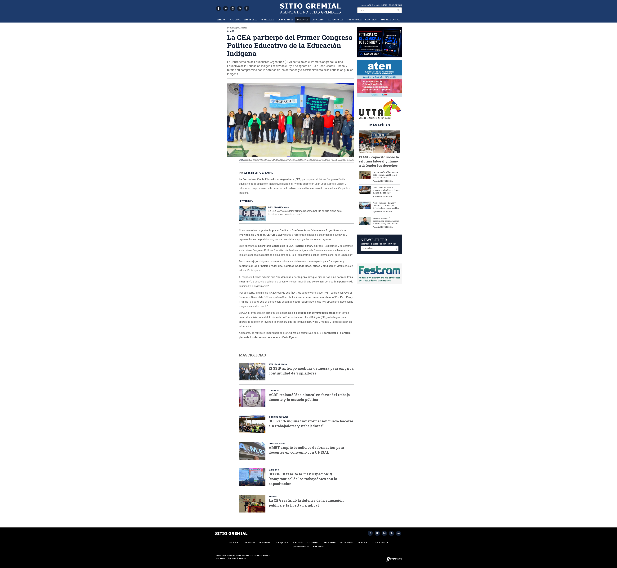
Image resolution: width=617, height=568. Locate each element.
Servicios (371, 19)
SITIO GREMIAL (292, 160)
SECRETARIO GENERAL (276, 160)
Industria (250, 19)
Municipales (335, 19)
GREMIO (264, 160)
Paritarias (267, 19)
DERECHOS (317, 160)
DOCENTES (248, 160)
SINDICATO (257, 160)
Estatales (318, 19)
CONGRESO (302, 160)
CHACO (309, 160)
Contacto (318, 546)
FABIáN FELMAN (331, 160)
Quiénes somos (301, 546)
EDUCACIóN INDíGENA (346, 160)
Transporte (354, 19)
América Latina (390, 19)
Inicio (221, 19)
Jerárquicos (285, 19)
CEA (323, 160)
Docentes (302, 19)
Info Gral (235, 19)
